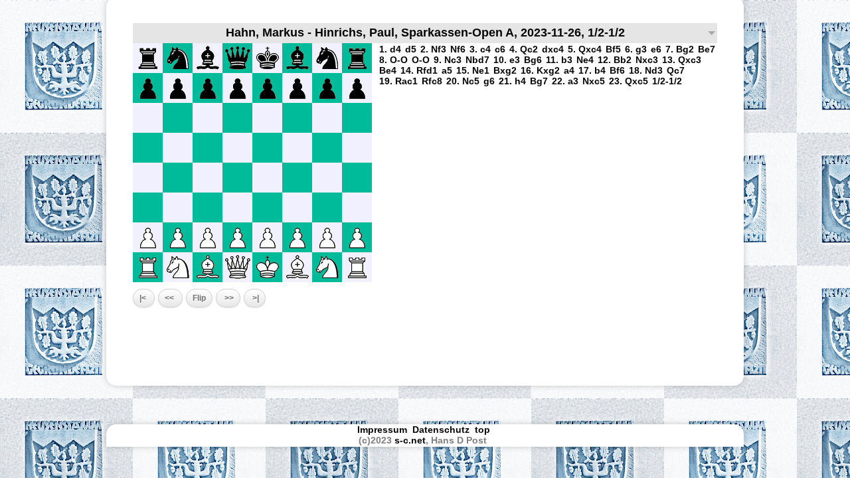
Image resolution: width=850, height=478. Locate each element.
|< (143, 298)
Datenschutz (440, 429)
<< (170, 298)
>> (228, 298)
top (484, 429)
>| (254, 298)
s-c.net (410, 440)
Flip (199, 298)
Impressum (382, 429)
